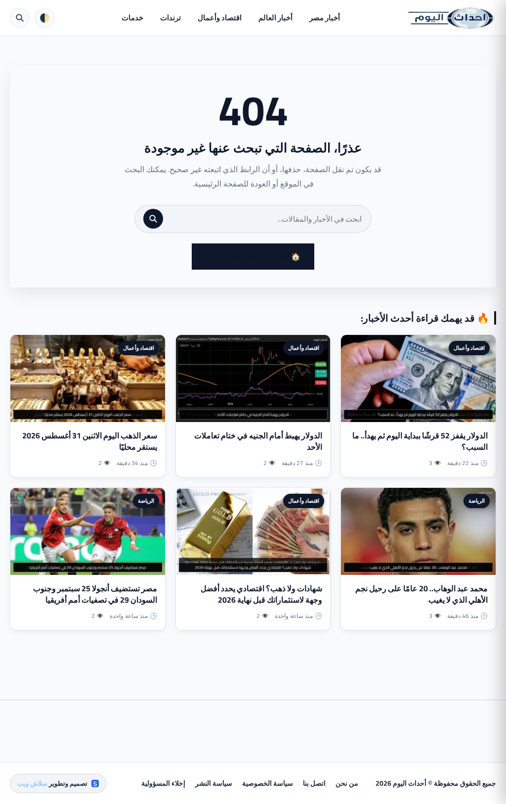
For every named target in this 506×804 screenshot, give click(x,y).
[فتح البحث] (20, 18)
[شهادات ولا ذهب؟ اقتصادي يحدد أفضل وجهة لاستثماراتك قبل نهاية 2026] (253, 531)
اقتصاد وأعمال (220, 17)
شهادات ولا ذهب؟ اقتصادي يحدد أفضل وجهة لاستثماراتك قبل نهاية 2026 (261, 594)
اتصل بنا (314, 783)
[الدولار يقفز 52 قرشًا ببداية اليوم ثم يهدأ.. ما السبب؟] (418, 378)
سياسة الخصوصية (267, 783)
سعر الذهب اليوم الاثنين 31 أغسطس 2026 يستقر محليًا (89, 441)
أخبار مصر (324, 17)
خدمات (132, 17)
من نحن (347, 783)
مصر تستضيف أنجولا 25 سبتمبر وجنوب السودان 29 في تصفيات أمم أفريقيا (95, 594)
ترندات (170, 17)
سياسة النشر (213, 783)
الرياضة (476, 501)
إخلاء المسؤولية (163, 783)
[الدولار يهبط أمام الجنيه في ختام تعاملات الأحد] (253, 378)
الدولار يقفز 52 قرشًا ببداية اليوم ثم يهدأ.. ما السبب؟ (420, 441)
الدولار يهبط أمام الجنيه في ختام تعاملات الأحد (258, 441)
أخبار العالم (275, 17)
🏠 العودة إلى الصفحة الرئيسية (253, 256)
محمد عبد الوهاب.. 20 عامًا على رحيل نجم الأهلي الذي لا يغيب (421, 594)
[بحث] (153, 219)
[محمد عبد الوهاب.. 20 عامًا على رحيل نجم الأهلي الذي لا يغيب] (418, 531)
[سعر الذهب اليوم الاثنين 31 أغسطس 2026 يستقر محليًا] (87, 378)
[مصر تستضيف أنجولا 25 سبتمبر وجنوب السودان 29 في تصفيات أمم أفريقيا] (87, 531)
